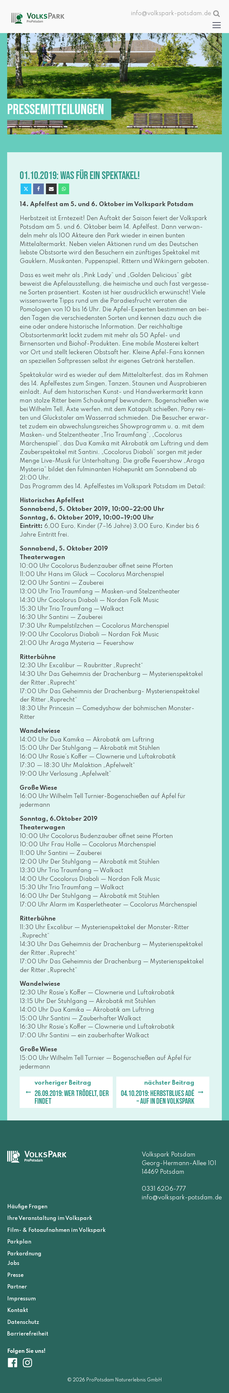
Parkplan (19, 1242)
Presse (15, 1275)
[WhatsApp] (63, 189)
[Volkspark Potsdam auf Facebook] (14, 1362)
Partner (17, 1287)
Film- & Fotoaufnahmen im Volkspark (56, 1230)
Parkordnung (24, 1254)
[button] (216, 25)
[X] (26, 189)
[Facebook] (38, 189)
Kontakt (17, 1310)
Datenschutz (23, 1322)
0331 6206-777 (164, 1189)
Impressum (21, 1299)
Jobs (13, 1263)
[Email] (51, 189)
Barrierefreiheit (27, 1334)
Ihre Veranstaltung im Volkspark (49, 1218)
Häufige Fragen (27, 1206)
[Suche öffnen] (216, 13)
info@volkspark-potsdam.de (182, 1198)
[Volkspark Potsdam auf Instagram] (27, 1362)
